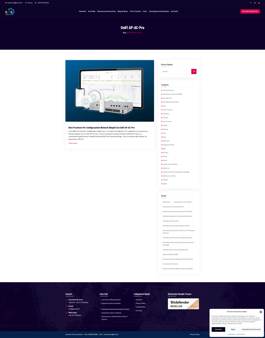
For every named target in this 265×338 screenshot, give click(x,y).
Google (165, 125)
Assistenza (166, 202)
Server (165, 156)
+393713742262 (43, 3)
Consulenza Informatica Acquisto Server (176, 226)
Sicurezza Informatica (106, 11)
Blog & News (123, 11)
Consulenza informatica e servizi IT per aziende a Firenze (179, 232)
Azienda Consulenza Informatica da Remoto (177, 216)
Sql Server (166, 168)
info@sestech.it (74, 307)
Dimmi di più (73, 143)
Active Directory (168, 90)
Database (166, 114)
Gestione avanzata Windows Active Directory (178, 259)
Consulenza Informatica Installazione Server (177, 238)
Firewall (165, 117)
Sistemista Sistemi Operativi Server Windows (178, 269)
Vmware (165, 180)
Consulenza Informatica (159, 11)
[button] (261, 312)
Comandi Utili (167, 98)
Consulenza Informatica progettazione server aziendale (178, 244)
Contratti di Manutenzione (111, 300)
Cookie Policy (231, 334)
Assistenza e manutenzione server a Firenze (115, 318)
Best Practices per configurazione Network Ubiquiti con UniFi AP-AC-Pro (102, 127)
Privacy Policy (241, 334)
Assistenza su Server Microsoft (173, 207)
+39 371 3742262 (75, 314)
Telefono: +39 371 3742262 (78, 301)
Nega (233, 329)
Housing (165, 129)
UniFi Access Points (169, 176)
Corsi (164, 106)
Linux (164, 133)
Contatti (174, 11)
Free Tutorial (135, 11)
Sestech (82, 11)
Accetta (218, 329)
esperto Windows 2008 (170, 254)
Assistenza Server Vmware (111, 303)
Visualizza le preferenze (251, 329)
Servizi (165, 160)
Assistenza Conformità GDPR (172, 94)
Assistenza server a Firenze (111, 313)
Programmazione (168, 145)
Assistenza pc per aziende (183, 202)
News (164, 137)
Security (165, 153)
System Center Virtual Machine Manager (176, 172)
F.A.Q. (145, 11)
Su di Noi (91, 11)
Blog (124, 33)
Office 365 (166, 141)
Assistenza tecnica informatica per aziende (177, 211)
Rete (164, 149)
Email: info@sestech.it (15, 3)
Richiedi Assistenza (250, 11)
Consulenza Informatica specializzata (175, 250)
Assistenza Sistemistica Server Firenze (115, 309)
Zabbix (165, 184)
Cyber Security (168, 110)
